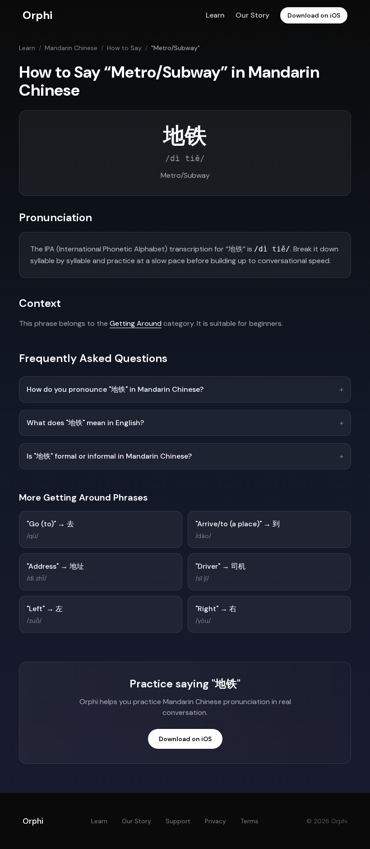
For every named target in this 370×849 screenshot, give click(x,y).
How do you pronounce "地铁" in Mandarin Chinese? (185, 389)
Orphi (33, 821)
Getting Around (136, 323)
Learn (215, 15)
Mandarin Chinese (71, 48)
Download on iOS (313, 15)
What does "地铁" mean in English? (185, 422)
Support (178, 821)
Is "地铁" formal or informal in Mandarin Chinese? (185, 456)
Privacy (215, 821)
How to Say (124, 48)
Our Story (252, 15)
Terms (249, 821)
